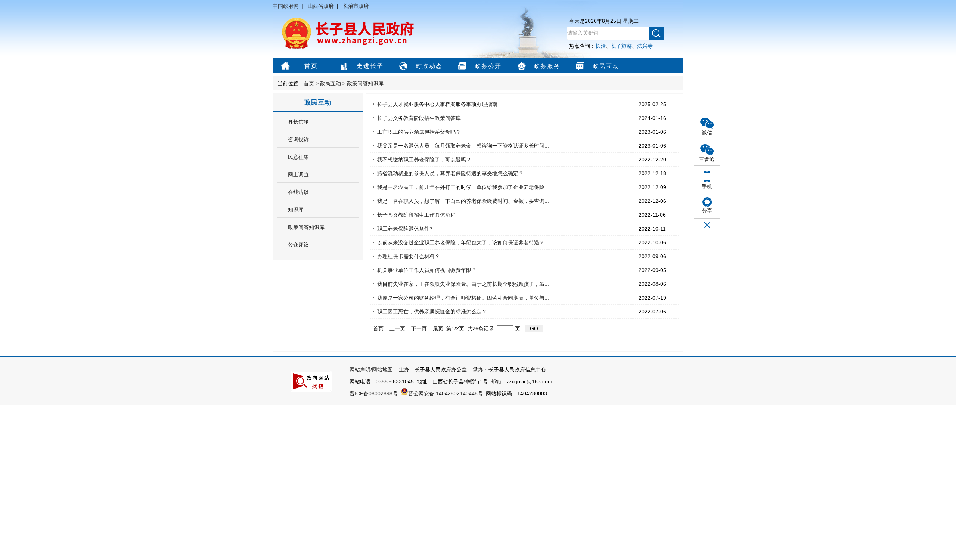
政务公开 (488, 66)
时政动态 (429, 66)
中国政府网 (286, 6)
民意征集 (298, 157)
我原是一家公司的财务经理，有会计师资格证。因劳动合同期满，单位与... (463, 298)
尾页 (438, 328)
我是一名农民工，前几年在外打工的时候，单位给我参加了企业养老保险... (463, 187)
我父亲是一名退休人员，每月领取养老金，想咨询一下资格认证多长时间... (463, 146)
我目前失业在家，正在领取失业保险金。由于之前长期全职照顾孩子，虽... (463, 284)
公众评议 (298, 245)
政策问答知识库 (365, 83)
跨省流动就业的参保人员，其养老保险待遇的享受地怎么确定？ (450, 173)
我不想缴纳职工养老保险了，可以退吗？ (424, 160)
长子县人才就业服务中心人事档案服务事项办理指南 (437, 104)
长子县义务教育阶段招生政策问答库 (419, 118)
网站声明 (360, 369)
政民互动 (606, 66)
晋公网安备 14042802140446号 (445, 393)
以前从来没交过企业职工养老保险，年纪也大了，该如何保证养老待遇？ (460, 242)
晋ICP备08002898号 (374, 393)
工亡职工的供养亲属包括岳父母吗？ (419, 132)
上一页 (397, 328)
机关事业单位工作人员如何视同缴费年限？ (427, 270)
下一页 (419, 328)
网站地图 (382, 369)
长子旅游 (621, 46)
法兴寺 (645, 46)
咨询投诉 (298, 139)
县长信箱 (298, 122)
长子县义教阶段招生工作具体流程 (416, 215)
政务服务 (547, 66)
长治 (600, 46)
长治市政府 (356, 6)
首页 (311, 66)
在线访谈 (298, 192)
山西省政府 (321, 6)
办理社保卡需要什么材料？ (408, 256)
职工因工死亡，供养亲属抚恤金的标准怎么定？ (432, 312)
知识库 (296, 210)
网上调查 (298, 174)
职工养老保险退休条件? (404, 229)
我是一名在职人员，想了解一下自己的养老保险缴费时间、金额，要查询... (463, 201)
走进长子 (370, 66)
